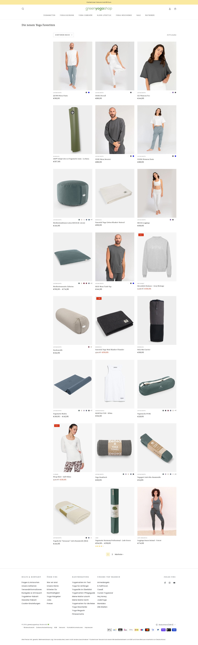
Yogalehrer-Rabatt (30, 596)
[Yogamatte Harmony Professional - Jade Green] (114, 511)
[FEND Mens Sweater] (114, 129)
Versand (62, 627)
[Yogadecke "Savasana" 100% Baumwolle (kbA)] (72, 511)
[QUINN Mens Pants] (72, 66)
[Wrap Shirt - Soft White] (72, 447)
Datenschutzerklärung (44, 627)
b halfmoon (102, 586)
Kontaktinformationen (75, 627)
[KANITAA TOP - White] (114, 384)
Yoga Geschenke (79, 607)
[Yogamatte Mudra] (72, 384)
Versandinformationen (32, 589)
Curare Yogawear (105, 593)
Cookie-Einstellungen (31, 603)
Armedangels (103, 582)
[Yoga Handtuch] (114, 447)
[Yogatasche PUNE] (156, 384)
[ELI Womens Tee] (156, 66)
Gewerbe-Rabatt (29, 600)
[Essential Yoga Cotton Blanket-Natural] (114, 193)
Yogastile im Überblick (82, 589)
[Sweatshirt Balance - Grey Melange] (156, 256)
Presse (50, 603)
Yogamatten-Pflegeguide (83, 593)
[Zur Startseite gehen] (99, 9)
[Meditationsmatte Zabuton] (72, 256)
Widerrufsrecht (29, 627)
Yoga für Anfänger (80, 586)
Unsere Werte (53, 586)
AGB (55, 627)
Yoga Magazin (78, 610)
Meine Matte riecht (80, 600)
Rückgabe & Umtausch (32, 593)
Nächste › (119, 554)
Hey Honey (102, 596)
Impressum (89, 627)
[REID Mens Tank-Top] (114, 256)
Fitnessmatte (78, 614)
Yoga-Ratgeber (54, 596)
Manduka (101, 603)
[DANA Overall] (114, 66)
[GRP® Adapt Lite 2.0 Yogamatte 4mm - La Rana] (72, 129)
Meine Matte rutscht (81, 596)
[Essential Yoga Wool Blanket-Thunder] (114, 320)
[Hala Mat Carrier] (156, 320)
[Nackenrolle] (72, 320)
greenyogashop (33, 624)
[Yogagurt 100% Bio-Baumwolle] (156, 447)
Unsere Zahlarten (29, 586)
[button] (23, 9)
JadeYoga (102, 600)
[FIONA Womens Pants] (156, 129)
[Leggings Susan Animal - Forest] (156, 511)
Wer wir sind (52, 582)
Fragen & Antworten (30, 582)
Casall (100, 589)
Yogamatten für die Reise (83, 603)
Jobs (49, 600)
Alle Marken (102, 607)
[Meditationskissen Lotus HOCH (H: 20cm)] (72, 193)
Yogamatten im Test (81, 582)
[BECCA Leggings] (156, 193)
